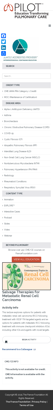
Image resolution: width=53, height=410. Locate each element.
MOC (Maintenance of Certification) (20, 97)
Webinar (8, 236)
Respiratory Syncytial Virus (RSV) (19, 187)
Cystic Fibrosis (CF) (13, 139)
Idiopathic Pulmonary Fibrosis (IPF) (20, 145)
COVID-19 (9, 133)
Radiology (9, 175)
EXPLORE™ (9, 205)
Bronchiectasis (11, 121)
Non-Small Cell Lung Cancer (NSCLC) (22, 157)
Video (7, 229)
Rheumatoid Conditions (15, 181)
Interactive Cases (12, 211)
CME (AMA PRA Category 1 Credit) (20, 91)
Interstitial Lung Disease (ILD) (17, 151)
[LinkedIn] (3, 48)
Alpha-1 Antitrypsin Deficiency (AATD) (22, 109)
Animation (9, 199)
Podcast (8, 217)
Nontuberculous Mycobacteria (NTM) (21, 163)
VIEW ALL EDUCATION (26, 259)
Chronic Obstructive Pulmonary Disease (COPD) (26, 127)
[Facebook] (3, 36)
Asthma (7, 115)
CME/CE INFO (11, 361)
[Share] (3, 53)
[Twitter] (3, 42)
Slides (7, 223)
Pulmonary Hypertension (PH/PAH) (20, 169)
